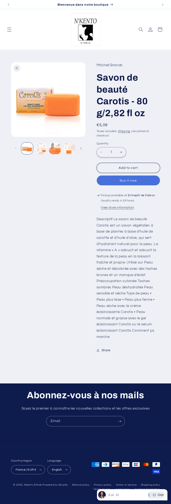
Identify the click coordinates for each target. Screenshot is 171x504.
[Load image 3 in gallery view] (55, 148)
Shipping (124, 131)
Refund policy (81, 485)
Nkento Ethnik (33, 485)
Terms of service (126, 485)
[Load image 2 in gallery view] (41, 148)
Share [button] (106, 350)
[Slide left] (15, 148)
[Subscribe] (120, 421)
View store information (117, 207)
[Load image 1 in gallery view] (27, 148)
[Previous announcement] (8, 4)
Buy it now (128, 180)
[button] (9, 29)
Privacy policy (102, 485)
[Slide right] (81, 148)
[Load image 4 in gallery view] (69, 148)
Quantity (103, 143)
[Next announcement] (162, 4)
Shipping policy (150, 485)
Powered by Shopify (55, 485)
